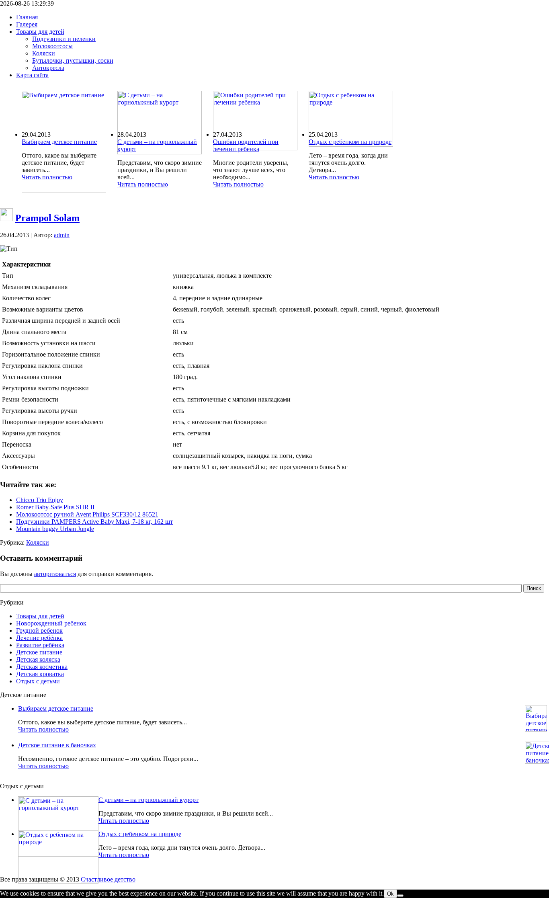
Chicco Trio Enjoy (39, 499)
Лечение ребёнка (39, 637)
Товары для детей (40, 616)
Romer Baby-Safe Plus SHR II (55, 507)
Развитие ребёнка (40, 645)
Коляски (37, 542)
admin (62, 235)
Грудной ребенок (39, 630)
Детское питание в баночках (57, 745)
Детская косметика (42, 666)
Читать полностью (47, 177)
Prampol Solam (47, 218)
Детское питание (39, 652)
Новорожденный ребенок (51, 623)
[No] (400, 895)
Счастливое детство (108, 879)
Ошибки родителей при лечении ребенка (246, 145)
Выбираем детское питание (59, 141)
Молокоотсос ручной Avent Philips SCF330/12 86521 (87, 514)
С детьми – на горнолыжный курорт (148, 799)
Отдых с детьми (38, 681)
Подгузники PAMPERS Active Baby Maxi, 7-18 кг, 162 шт (94, 521)
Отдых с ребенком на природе (350, 141)
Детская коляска (38, 659)
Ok (390, 894)
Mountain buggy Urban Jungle (55, 528)
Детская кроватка (40, 673)
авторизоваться (55, 573)
